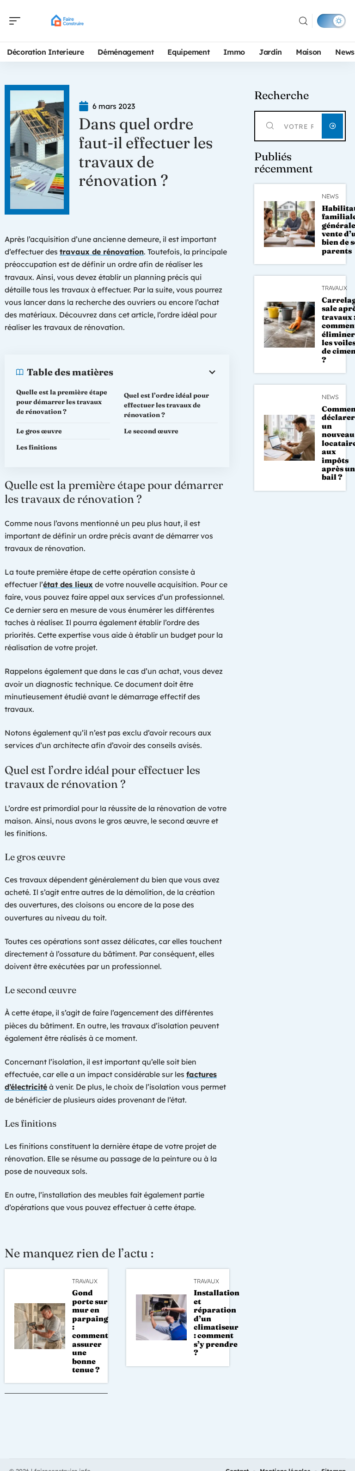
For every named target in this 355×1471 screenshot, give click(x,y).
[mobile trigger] (17, 21)
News (330, 196)
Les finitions (36, 447)
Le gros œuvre (39, 431)
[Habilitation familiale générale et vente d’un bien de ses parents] (289, 224)
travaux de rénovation (102, 251)
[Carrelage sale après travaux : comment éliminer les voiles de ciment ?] (289, 325)
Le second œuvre (151, 431)
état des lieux (68, 584)
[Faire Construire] (66, 21)
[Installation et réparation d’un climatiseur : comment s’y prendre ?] (161, 1317)
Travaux (85, 1281)
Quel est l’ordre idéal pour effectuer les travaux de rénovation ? (166, 405)
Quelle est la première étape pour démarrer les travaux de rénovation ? (61, 402)
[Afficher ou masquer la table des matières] (165, 372)
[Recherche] (303, 21)
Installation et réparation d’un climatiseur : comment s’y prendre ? (216, 1322)
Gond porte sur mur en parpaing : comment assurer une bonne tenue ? (90, 1331)
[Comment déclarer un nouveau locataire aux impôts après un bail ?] (289, 438)
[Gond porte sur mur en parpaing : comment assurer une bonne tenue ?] (39, 1326)
